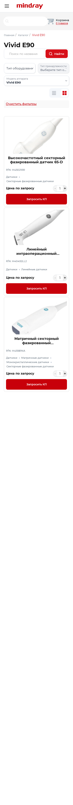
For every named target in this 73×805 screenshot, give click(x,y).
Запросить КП (36, 199)
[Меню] (7, 6)
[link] (36, 161)
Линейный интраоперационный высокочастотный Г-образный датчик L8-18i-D (36, 251)
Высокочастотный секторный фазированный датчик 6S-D (36, 160)
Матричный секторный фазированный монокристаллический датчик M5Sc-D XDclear (36, 341)
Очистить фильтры (21, 104)
